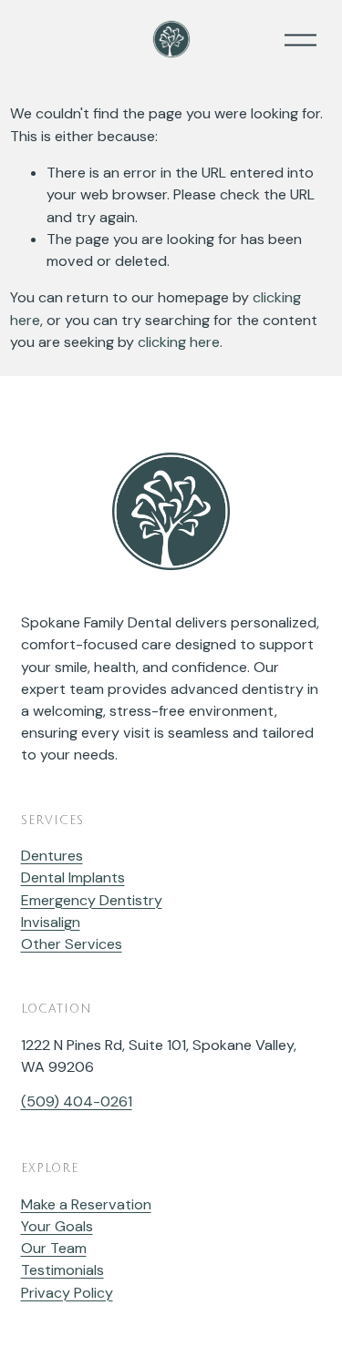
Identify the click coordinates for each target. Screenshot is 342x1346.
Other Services (71, 943)
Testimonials (62, 1270)
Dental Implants (73, 877)
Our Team (54, 1248)
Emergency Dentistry (91, 900)
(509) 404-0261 (76, 1101)
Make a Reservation (86, 1204)
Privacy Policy (67, 1292)
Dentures (52, 855)
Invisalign (50, 922)
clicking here (179, 342)
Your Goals (57, 1226)
